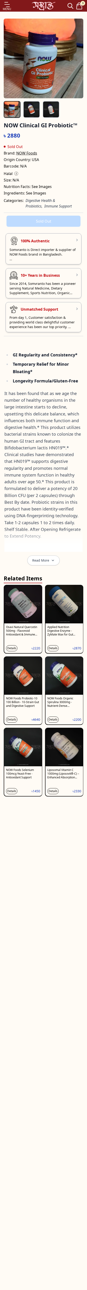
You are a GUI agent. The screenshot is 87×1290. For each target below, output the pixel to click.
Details (11, 648)
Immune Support (58, 206)
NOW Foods (26, 153)
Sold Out (43, 221)
